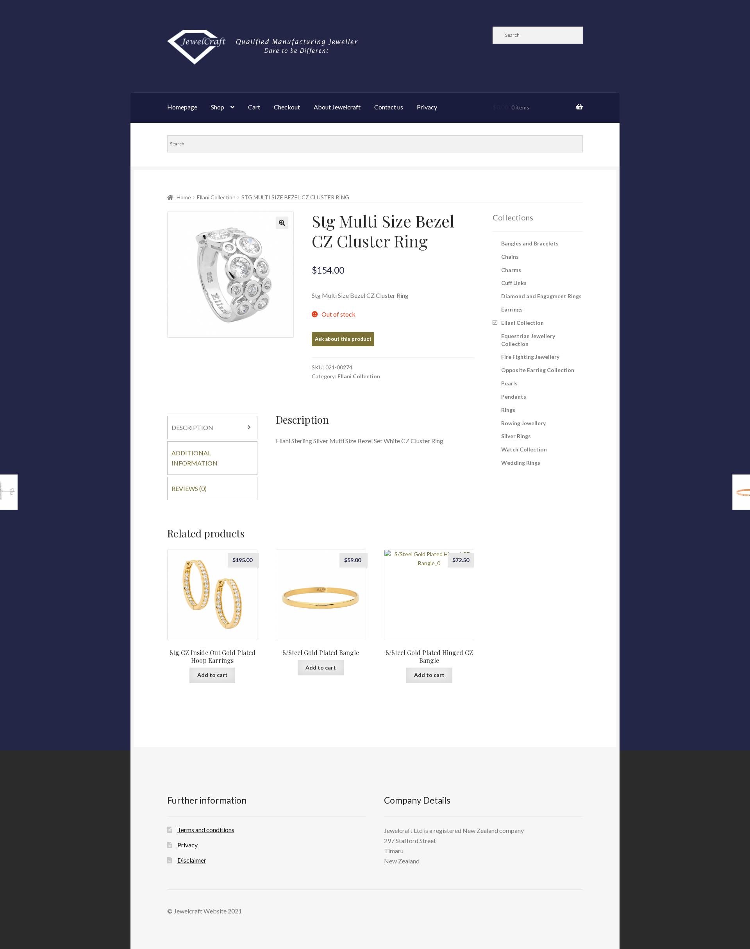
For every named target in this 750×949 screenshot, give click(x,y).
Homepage (182, 107)
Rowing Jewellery (523, 423)
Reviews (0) (189, 488)
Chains (510, 256)
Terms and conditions (205, 829)
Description (192, 427)
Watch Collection (524, 449)
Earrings (512, 309)
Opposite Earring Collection (537, 370)
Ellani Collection (216, 197)
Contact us (388, 107)
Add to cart (212, 674)
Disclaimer (191, 860)
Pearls (509, 383)
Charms (511, 270)
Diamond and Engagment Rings (541, 296)
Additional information (194, 458)
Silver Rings (516, 436)
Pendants (513, 396)
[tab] (212, 427)
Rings (508, 409)
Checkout (287, 107)
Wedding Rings (520, 462)
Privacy (427, 107)
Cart (254, 107)
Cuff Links (514, 282)
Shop (217, 107)
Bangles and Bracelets (530, 243)
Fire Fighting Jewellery (530, 356)
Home (184, 197)
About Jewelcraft (337, 107)
